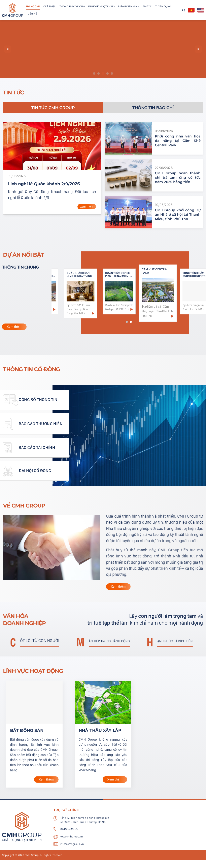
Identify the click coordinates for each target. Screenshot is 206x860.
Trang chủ (33, 6)
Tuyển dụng (163, 6)
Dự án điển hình (128, 6)
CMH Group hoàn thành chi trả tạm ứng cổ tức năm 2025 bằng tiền (178, 177)
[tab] (53, 107)
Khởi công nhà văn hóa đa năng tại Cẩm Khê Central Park (178, 140)
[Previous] (7, 49)
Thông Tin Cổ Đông (72, 6)
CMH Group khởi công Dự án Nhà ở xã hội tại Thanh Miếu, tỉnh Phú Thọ (178, 214)
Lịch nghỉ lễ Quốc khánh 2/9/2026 (44, 183)
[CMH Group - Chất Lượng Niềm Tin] (12, 10)
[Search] (183, 10)
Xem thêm (86, 206)
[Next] (198, 49)
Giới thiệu (49, 6)
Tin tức (147, 6)
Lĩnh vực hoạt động (101, 6)
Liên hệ (32, 13)
